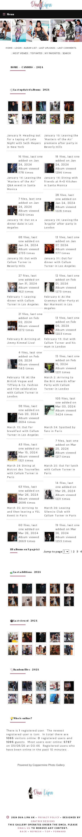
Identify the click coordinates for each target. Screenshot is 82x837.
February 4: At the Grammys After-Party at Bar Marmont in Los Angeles (61, 302)
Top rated (36, 53)
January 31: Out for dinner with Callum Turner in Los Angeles (60, 262)
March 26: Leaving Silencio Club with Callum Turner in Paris (60, 511)
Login (18, 48)
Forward (59, 831)
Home (9, 48)
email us (24, 828)
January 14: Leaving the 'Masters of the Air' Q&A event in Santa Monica (24, 183)
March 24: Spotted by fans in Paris (60, 429)
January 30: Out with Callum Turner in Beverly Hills (22, 262)
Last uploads (47, 48)
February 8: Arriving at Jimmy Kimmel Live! (24, 341)
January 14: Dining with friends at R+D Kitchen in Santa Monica (61, 181)
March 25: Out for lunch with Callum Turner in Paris (61, 469)
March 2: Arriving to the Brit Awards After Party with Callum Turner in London (60, 383)
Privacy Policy (48, 817)
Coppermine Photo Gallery (49, 764)
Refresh (36, 831)
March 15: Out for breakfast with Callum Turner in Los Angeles (23, 431)
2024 (39, 67)
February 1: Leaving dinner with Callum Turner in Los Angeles (23, 300)
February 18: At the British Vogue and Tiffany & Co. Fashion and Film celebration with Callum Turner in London (23, 387)
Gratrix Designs (43, 821)
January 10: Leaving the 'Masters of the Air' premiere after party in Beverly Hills (61, 141)
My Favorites (52, 53)
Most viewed (20, 53)
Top (47, 831)
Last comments (67, 48)
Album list (30, 48)
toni (37, 734)
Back (23, 831)
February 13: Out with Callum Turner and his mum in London (60, 343)
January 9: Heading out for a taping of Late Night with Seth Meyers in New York (24, 141)
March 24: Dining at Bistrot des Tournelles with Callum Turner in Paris (23, 471)
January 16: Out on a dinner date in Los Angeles (22, 224)
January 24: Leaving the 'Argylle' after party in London (61, 224)
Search (67, 53)
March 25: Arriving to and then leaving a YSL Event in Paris (23, 511)
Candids (27, 67)
